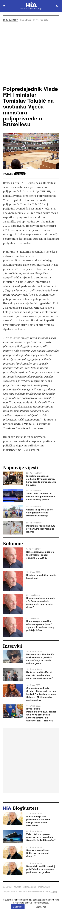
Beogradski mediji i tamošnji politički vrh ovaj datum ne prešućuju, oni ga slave (41, 869)
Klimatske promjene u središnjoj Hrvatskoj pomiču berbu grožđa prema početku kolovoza (41, 480)
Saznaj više (41, 906)
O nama (17, 886)
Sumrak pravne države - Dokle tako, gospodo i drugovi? (38, 853)
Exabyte (54, 891)
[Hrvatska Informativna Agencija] (31, 6)
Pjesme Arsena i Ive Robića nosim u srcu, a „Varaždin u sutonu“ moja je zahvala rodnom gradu (40, 659)
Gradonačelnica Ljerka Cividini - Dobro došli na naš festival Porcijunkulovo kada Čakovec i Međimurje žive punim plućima (41, 694)
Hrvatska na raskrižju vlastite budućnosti (41, 576)
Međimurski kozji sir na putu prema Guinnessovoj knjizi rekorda (40, 528)
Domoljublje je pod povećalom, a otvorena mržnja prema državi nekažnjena (38, 821)
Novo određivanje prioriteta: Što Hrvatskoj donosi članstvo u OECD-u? (40, 554)
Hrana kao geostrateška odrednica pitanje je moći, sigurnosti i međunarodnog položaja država (40, 626)
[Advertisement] (31, 53)
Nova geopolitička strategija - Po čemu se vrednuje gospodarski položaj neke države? (40, 602)
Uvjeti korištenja (29, 886)
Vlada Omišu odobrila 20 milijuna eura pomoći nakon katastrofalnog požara (40, 496)
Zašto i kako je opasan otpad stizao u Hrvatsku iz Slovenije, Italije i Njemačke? (41, 837)
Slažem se (18, 906)
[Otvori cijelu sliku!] (31, 151)
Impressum (7, 886)
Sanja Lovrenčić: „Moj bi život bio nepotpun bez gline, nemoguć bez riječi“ (39, 674)
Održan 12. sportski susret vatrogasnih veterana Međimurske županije (39, 512)
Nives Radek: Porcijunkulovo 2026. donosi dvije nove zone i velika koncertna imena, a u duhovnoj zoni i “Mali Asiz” (41, 714)
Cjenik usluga (44, 886)
